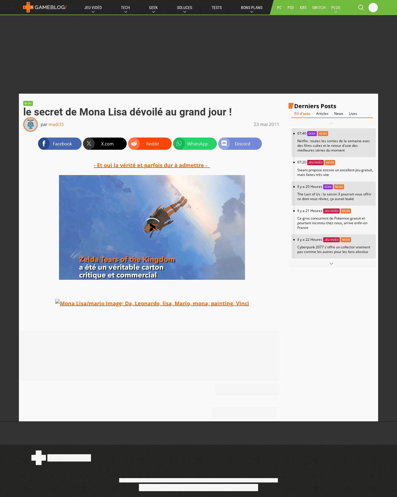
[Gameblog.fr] (43, 7)
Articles (322, 113)
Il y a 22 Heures (333, 245)
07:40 (333, 142)
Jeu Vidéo (93, 7)
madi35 (56, 124)
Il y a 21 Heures (332, 219)
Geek (153, 7)
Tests (217, 7)
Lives (353, 113)
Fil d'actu (302, 113)
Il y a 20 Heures (334, 192)
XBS (303, 7)
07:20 (335, 168)
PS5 (290, 7)
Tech (125, 7)
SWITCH (319, 7)
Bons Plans (251, 7)
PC (279, 7)
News (338, 113)
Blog (28, 103)
